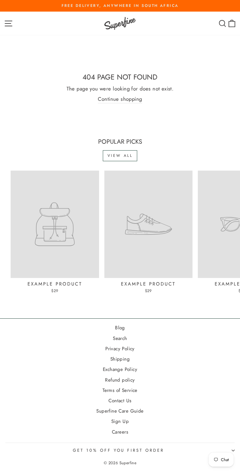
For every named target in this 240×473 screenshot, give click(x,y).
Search (120, 338)
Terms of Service (120, 390)
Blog (120, 327)
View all (120, 155)
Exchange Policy (120, 369)
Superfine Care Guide (119, 411)
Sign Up (120, 421)
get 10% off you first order (118, 450)
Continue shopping (120, 99)
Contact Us (119, 400)
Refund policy (120, 380)
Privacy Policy (120, 348)
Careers (120, 432)
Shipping (120, 359)
